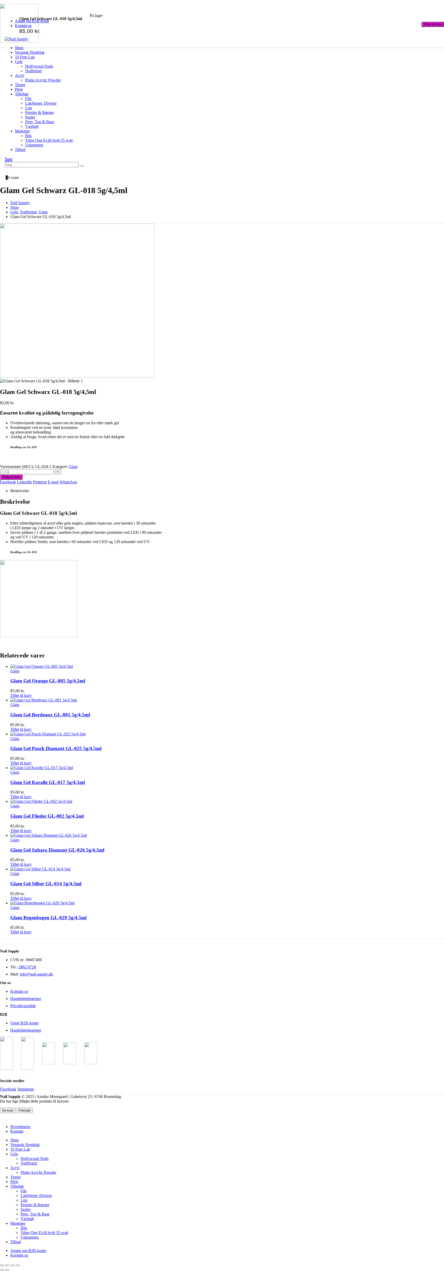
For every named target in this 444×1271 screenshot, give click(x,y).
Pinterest (40, 482)
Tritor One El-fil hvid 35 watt (49, 140)
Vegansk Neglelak (29, 52)
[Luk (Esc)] (17, 1265)
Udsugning (34, 145)
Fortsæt (25, 1110)
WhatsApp (68, 482)
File (28, 98)
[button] (9, 159)
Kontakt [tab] (16, 1131)
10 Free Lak (25, 57)
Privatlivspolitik (23, 1006)
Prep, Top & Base (39, 122)
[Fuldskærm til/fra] (7, 1265)
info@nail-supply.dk (36, 974)
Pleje (19, 89)
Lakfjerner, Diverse (41, 103)
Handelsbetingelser (25, 998)
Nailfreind (33, 71)
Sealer (30, 117)
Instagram (26, 1089)
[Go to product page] (227, 666)
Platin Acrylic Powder (43, 80)
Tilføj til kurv (432, 24)
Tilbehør (22, 94)
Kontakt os (19, 991)
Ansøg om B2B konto (28, 1250)
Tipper (20, 85)
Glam (73, 466)
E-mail (53, 482)
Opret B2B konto (24, 1023)
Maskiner (22, 131)
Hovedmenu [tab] (20, 1126)
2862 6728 (27, 967)
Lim (28, 108)
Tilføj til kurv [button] (21, 695)
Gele (19, 61)
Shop (19, 48)
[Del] (12, 1265)
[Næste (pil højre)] (7, 1270)
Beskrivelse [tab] (19, 491)
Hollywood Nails (39, 66)
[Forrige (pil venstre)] (2, 1270)
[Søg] (82, 166)
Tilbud (20, 149)
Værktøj (32, 126)
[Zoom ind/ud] (2, 1265)
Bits (28, 135)
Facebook (8, 482)
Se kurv (8, 1110)
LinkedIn (24, 482)
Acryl (19, 75)
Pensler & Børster (39, 112)
